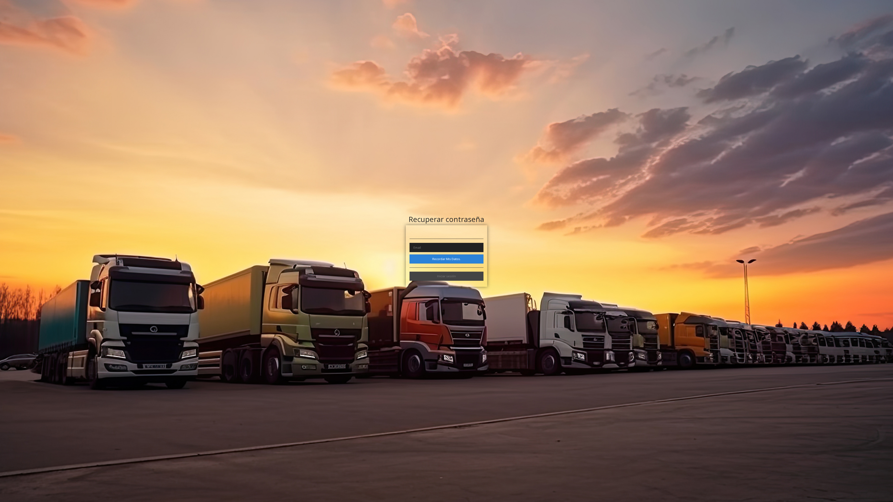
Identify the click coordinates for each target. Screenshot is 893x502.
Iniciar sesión (446, 276)
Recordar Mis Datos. (446, 259)
